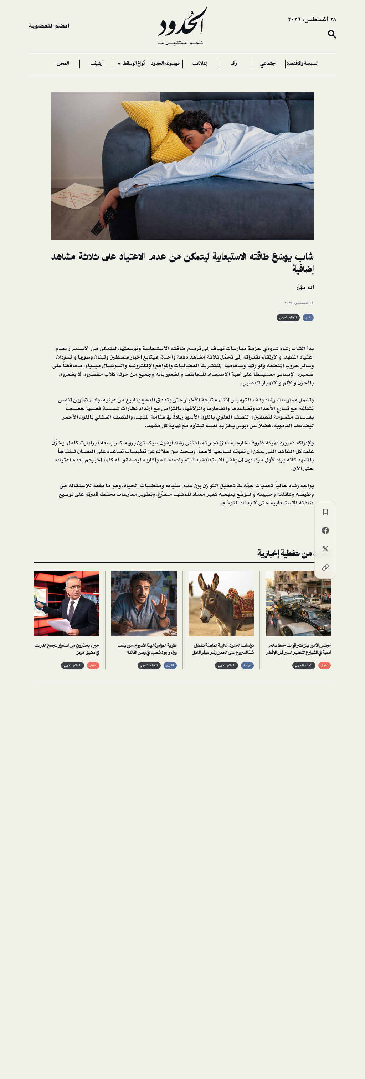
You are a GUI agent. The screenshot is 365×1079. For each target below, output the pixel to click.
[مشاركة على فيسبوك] (325, 530)
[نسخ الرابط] (325, 567)
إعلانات (199, 64)
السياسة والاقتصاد (302, 64)
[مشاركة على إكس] (325, 549)
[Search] (332, 34)
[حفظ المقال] (325, 511)
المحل (63, 64)
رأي (234, 64)
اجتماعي (268, 64)
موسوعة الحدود (165, 64)
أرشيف (97, 64)
